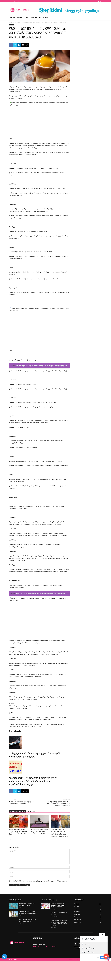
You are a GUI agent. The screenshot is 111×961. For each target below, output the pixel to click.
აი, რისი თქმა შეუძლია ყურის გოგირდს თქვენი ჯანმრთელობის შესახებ (21, 802)
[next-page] (13, 840)
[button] (100, 17)
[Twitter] (15, 45)
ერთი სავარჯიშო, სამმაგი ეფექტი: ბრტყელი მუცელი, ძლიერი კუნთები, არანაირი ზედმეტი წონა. (39, 831)
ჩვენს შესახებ (37, 946)
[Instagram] (98, 1)
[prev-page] (10, 840)
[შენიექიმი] (106, 956)
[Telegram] (101, 1)
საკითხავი (17, 22)
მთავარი (11, 22)
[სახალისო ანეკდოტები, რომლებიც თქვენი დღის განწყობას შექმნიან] (45, 906)
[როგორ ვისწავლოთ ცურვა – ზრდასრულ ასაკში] (13, 906)
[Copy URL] (27, 45)
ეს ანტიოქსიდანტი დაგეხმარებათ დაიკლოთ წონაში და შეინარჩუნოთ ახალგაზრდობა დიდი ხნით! (58, 803)
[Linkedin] (19, 45)
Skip (97, 957)
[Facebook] (96, 1)
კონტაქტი (53, 946)
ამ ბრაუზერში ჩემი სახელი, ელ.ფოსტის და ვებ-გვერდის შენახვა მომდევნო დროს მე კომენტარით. (39, 881)
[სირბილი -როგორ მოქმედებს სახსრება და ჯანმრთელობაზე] (13, 914)
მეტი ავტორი (31, 811)
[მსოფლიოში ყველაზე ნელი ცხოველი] (45, 915)
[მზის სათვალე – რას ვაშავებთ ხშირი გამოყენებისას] (13, 922)
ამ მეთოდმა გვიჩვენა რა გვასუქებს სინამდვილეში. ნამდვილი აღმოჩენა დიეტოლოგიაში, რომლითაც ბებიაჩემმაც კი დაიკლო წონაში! (59, 833)
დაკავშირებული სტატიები (17, 811)
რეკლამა (45, 946)
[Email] (23, 45)
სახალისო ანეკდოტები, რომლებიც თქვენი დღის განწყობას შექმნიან (58, 905)
